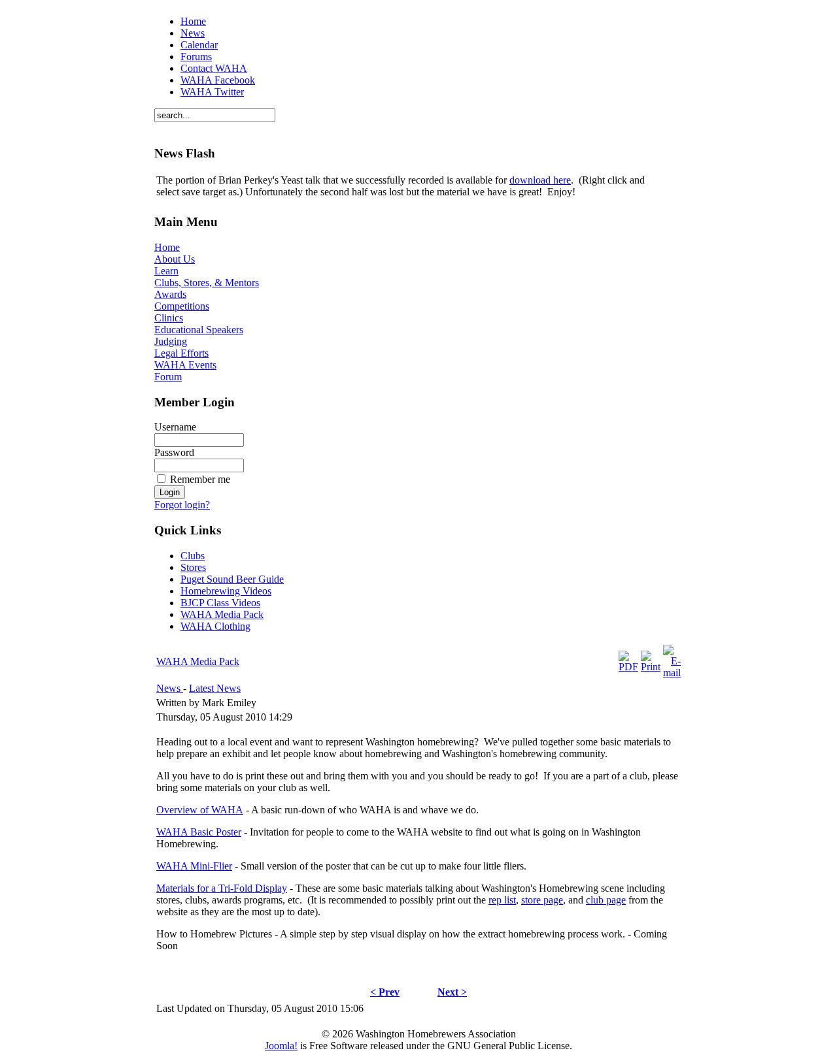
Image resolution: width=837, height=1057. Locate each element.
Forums (196, 56)
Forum (168, 376)
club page (606, 899)
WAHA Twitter (212, 91)
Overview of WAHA (199, 809)
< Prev (385, 992)
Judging (170, 341)
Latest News (215, 688)
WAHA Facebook (217, 80)
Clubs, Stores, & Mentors (206, 282)
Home (193, 21)
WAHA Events (185, 364)
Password (174, 452)
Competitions (181, 306)
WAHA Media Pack (197, 661)
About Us (174, 259)
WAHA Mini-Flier (194, 865)
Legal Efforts (181, 353)
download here (540, 180)
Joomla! (281, 1045)
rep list (502, 899)
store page (542, 899)
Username (175, 426)
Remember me (200, 479)
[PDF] (628, 666)
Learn (166, 270)
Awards (170, 294)
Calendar (199, 44)
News (192, 33)
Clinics (168, 317)
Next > (452, 992)
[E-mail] (672, 672)
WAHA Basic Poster (198, 831)
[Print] (650, 666)
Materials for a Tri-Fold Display (221, 888)
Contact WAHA (213, 68)
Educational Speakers (198, 329)
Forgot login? (182, 504)
